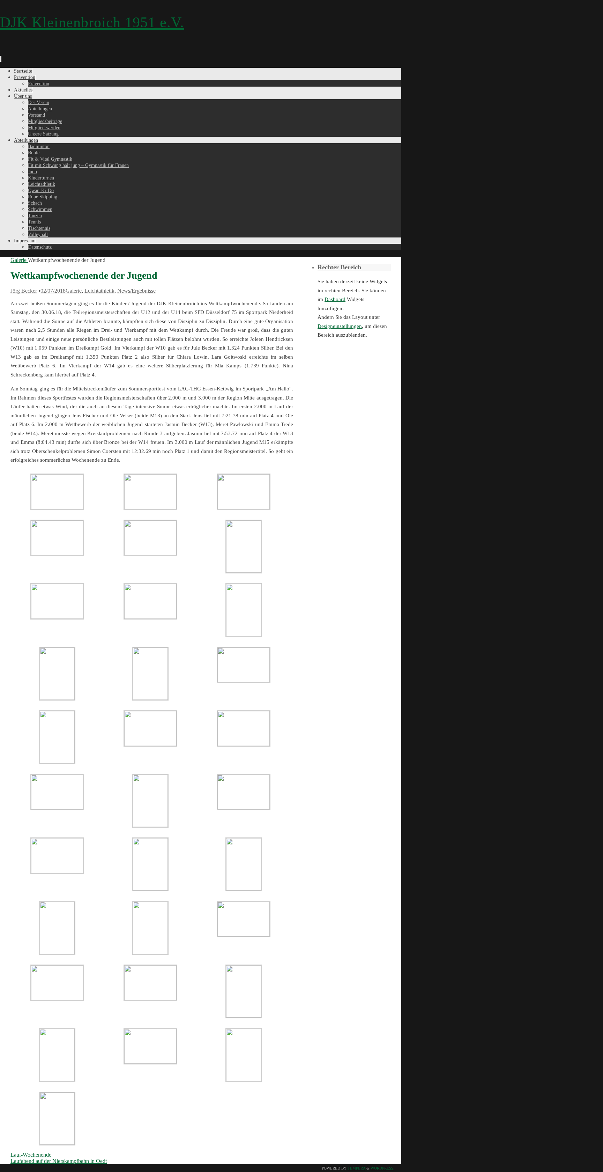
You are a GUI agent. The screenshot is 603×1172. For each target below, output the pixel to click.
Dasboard (335, 299)
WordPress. (382, 1168)
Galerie (18, 260)
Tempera (356, 1168)
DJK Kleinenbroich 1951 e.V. (92, 22)
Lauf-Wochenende (30, 1155)
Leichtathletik (99, 291)
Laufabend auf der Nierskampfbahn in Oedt (58, 1161)
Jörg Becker (23, 291)
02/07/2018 (53, 291)
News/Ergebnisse (136, 291)
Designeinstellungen (340, 326)
